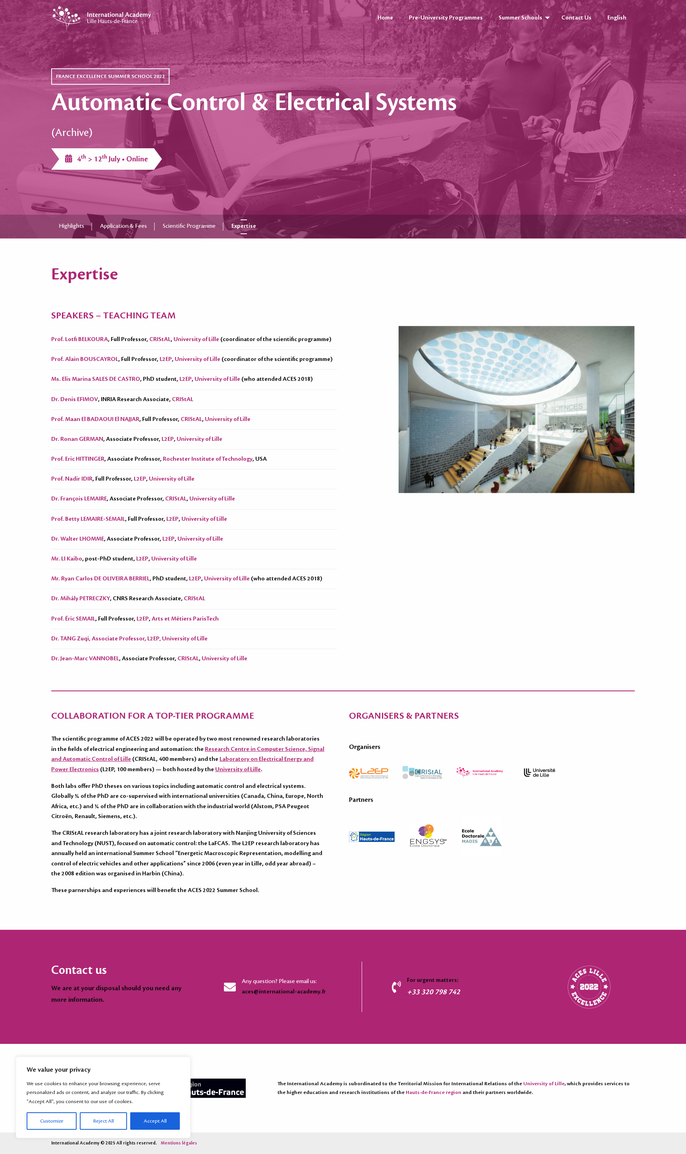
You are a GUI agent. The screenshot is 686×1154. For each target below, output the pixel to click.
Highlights (71, 226)
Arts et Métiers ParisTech (185, 619)
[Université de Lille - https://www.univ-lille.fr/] (546, 771)
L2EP (166, 359)
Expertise (243, 226)
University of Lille (196, 339)
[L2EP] (376, 771)
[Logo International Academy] (488, 771)
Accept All (155, 1121)
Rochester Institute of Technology (207, 459)
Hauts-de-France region (433, 1092)
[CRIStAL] (429, 771)
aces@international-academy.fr (284, 992)
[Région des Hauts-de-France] (379, 836)
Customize (52, 1121)
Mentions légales (179, 1143)
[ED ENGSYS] (435, 836)
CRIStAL (160, 339)
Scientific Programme (189, 226)
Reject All (103, 1121)
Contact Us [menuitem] (576, 18)
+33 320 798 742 (433, 992)
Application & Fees (123, 226)
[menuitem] (617, 18)
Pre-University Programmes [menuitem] (446, 18)
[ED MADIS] (489, 836)
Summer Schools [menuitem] (520, 18)
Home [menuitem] (385, 18)
